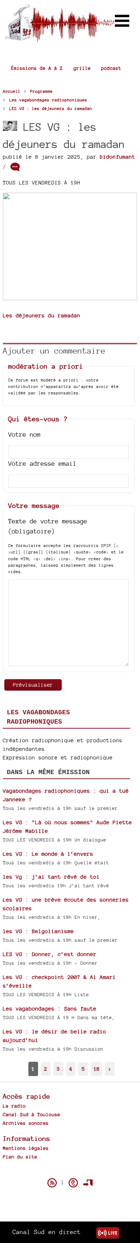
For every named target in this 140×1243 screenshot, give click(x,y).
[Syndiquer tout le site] (52, 1183)
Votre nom (24, 434)
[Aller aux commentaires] (15, 167)
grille (82, 68)
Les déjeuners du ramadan (41, 315)
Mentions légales (26, 1148)
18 (96, 1069)
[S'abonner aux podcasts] (73, 1183)
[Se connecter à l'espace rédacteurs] (88, 1183)
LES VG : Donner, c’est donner (50, 954)
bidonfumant (117, 157)
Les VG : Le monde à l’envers (48, 854)
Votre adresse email (42, 463)
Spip (70, 1170)
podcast (111, 68)
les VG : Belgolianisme (38, 931)
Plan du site (20, 1157)
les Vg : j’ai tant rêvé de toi (51, 877)
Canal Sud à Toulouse (31, 1114)
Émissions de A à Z (37, 68)
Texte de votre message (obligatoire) (47, 526)
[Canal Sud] (59, 39)
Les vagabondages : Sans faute (50, 1009)
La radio (14, 1106)
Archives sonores (26, 1123)
